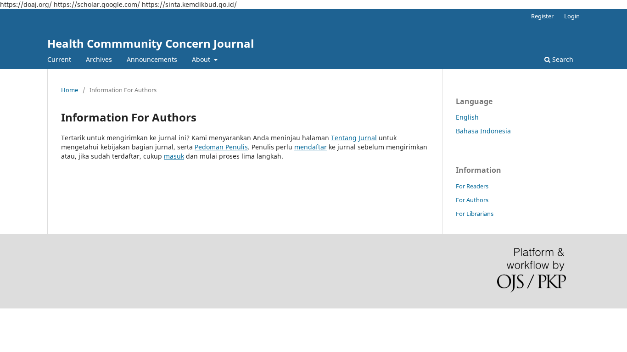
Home (69, 90)
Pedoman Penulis (221, 147)
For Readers (472, 186)
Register (542, 16)
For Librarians (474, 213)
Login (572, 16)
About (202, 59)
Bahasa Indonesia (483, 130)
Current (59, 59)
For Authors (472, 200)
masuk (174, 156)
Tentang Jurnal (354, 137)
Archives (99, 59)
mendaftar (310, 147)
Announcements (152, 59)
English (467, 117)
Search (561, 59)
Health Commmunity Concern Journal (150, 43)
